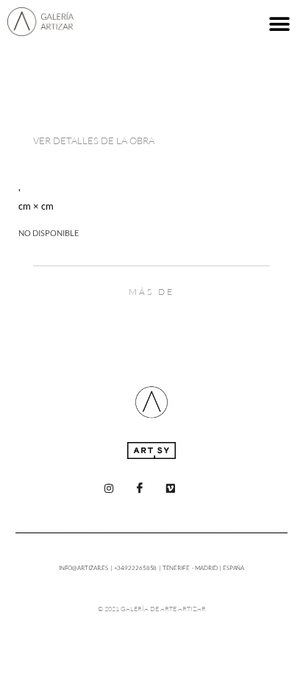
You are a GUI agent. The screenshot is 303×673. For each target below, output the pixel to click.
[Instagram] (109, 488)
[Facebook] (140, 488)
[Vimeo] (171, 488)
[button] (279, 23)
